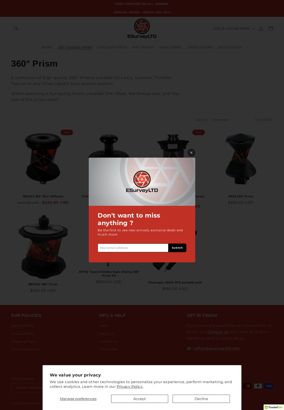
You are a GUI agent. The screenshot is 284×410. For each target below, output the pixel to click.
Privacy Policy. (130, 386)
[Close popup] (191, 152)
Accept (139, 399)
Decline (201, 399)
